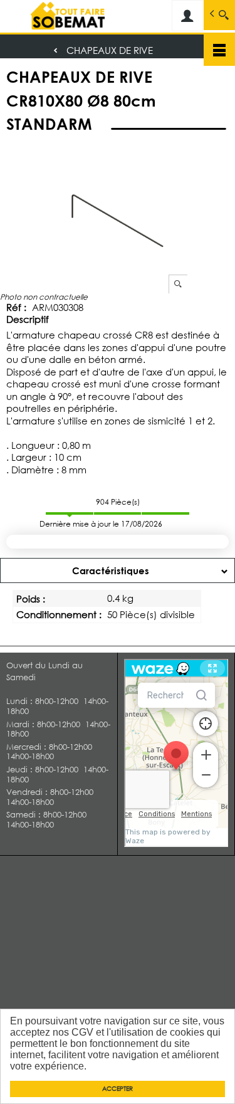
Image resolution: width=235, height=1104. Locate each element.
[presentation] (117, 570)
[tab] (117, 570)
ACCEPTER (117, 1088)
